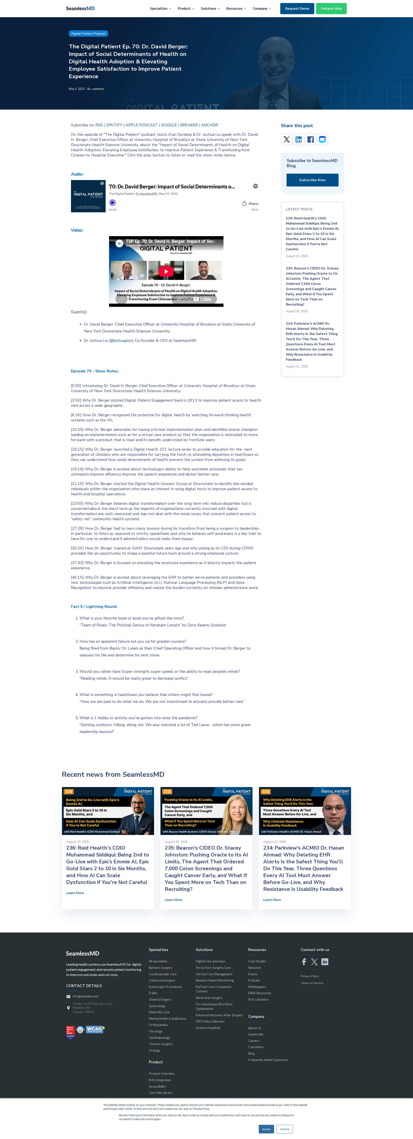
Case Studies (257, 961)
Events (253, 974)
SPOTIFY (114, 125)
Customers (256, 1047)
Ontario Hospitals (208, 1028)
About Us (254, 1028)
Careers (253, 1041)
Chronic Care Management (214, 974)
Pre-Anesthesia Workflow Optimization (214, 1006)
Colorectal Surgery (162, 980)
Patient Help (331, 8)
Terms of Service (312, 983)
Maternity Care (159, 1012)
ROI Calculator (258, 999)
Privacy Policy (310, 976)
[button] (160, 8)
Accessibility (157, 1086)
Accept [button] (266, 1129)
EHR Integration (160, 1080)
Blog (251, 1053)
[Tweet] (286, 139)
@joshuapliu (121, 340)
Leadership (255, 1034)
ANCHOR (209, 125)
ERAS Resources (259, 993)
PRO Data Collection (210, 1021)
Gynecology (157, 1006)
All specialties (158, 961)
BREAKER (189, 125)
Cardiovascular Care (163, 974)
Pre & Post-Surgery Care (213, 967)
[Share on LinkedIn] (298, 139)
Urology (154, 1050)
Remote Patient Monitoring (215, 980)
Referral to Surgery (209, 998)
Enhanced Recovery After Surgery (219, 1015)
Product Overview (161, 1073)
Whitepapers (257, 987)
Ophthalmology (159, 1038)
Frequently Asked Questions (268, 1060)
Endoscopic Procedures (165, 987)
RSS (99, 125)
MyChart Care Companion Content (213, 989)
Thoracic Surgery (161, 1044)
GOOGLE (169, 125)
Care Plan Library (160, 1093)
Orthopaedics (158, 1025)
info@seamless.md (85, 996)
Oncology (155, 1031)
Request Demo (297, 8)
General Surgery (160, 999)
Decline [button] (284, 1129)
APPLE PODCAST (142, 125)
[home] (80, 8)
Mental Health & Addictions (167, 1018)
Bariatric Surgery (160, 967)
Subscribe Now (312, 180)
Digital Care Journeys (210, 961)
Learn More (75, 893)
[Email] (322, 139)
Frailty (153, 993)
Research (254, 967)
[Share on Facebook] (310, 139)
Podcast (254, 980)
